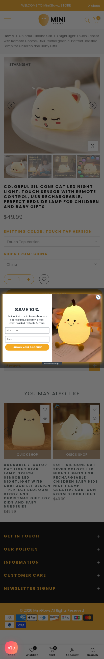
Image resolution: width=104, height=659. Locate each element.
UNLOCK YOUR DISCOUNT (27, 347)
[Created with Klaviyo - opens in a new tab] (52, 363)
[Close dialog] (98, 297)
